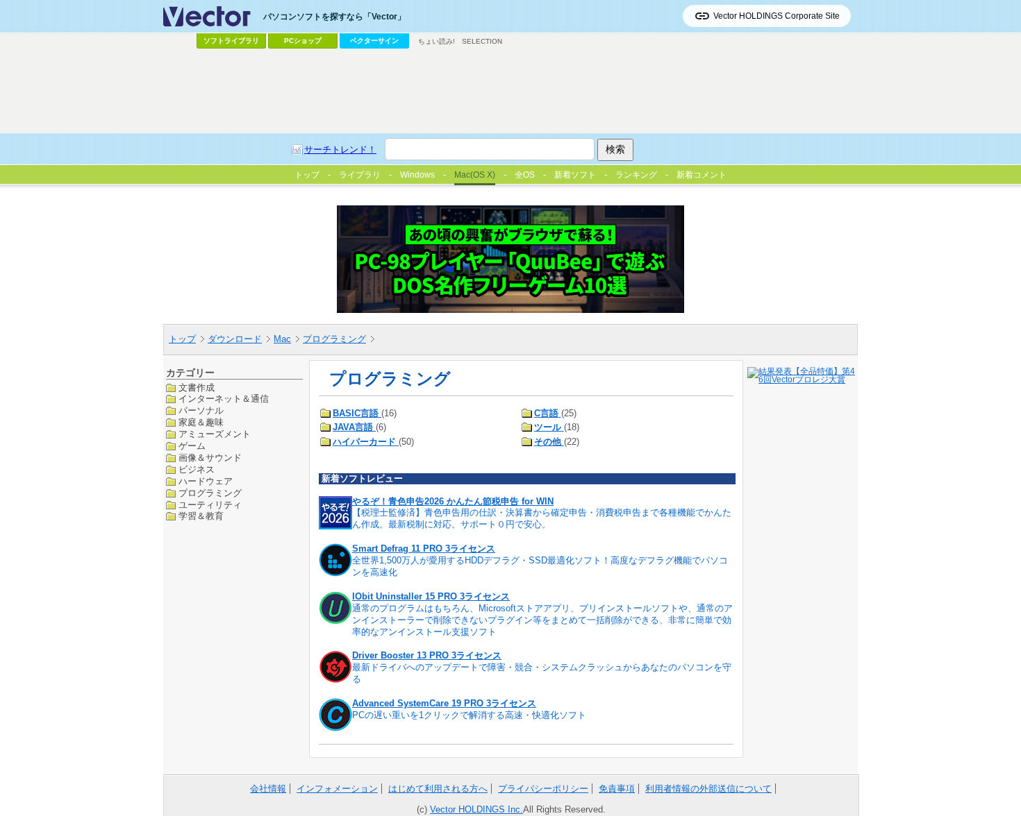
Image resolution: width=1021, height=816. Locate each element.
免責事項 (617, 788)
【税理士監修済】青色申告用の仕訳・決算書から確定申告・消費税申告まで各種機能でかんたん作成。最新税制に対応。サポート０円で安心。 (541, 518)
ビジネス (197, 469)
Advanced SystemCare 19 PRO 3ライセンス (444, 703)
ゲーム (192, 446)
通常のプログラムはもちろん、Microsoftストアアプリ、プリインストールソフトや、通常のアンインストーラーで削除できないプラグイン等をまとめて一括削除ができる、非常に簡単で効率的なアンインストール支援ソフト (542, 620)
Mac (282, 339)
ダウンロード (235, 339)
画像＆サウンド (210, 457)
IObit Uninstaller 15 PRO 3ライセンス (431, 596)
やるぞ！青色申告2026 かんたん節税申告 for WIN (453, 501)
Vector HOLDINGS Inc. (476, 809)
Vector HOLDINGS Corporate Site (776, 16)
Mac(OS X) (474, 175)
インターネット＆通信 (224, 398)
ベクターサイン (374, 40)
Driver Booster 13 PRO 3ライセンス (426, 655)
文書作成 (197, 387)
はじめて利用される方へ (438, 788)
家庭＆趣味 (201, 422)
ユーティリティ (210, 505)
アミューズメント (215, 434)
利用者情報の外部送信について (708, 788)
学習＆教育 (201, 516)
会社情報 (268, 788)
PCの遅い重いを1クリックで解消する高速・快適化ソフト (469, 715)
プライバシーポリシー (543, 788)
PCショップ (303, 40)
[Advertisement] (510, 91)
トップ (182, 339)
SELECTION (482, 41)
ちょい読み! (436, 41)
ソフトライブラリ (231, 40)
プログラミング (334, 339)
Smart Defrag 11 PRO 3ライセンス (423, 548)
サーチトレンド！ (340, 149)
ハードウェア (206, 481)
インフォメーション (337, 788)
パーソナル (201, 410)
